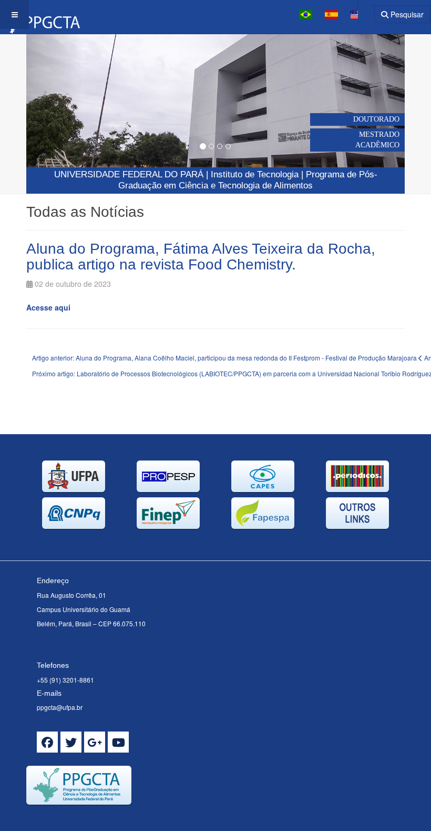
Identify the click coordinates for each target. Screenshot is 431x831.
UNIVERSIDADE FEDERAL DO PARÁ (128, 174)
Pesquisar (406, 14)
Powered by (74, 818)
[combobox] (359, 10)
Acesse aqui (48, 307)
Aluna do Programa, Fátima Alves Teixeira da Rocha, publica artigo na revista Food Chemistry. (200, 257)
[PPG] (40, 14)
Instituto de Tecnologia (255, 174)
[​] (47, 742)
